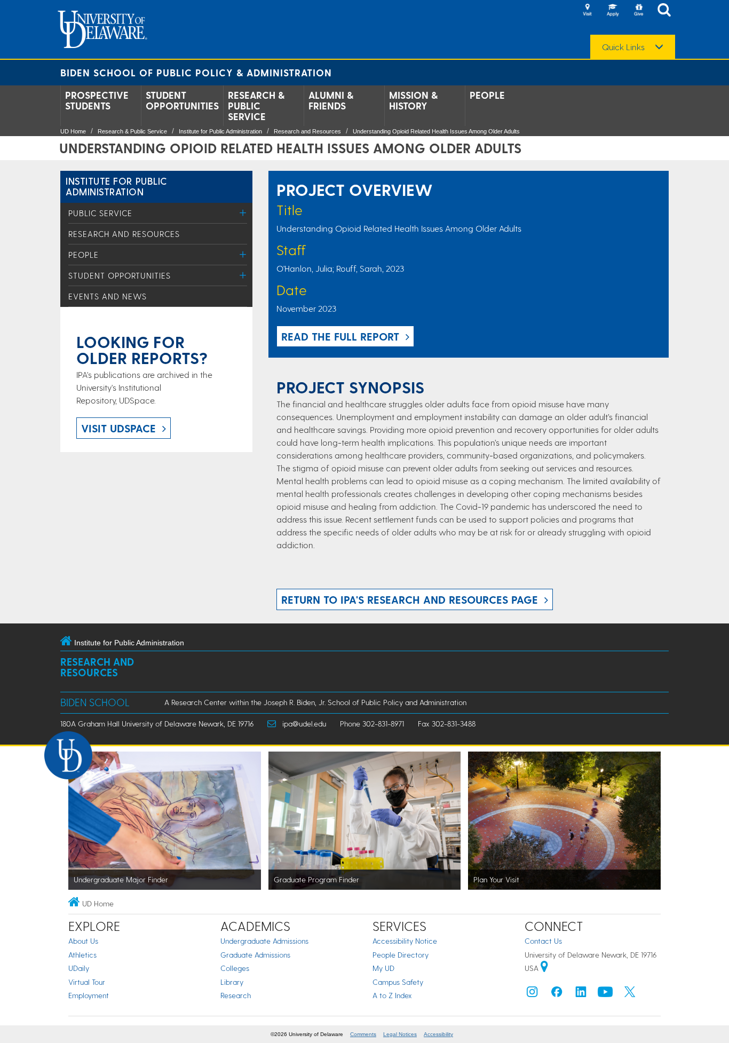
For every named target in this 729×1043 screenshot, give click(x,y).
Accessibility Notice (405, 940)
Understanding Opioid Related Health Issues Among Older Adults (436, 131)
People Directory (401, 954)
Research (235, 995)
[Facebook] (556, 994)
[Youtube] (605, 994)
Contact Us (543, 940)
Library (231, 981)
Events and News (107, 296)
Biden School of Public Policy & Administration (196, 72)
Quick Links (623, 47)
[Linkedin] (581, 994)
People (487, 95)
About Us (83, 940)
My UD (383, 968)
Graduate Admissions (255, 954)
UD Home (73, 131)
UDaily (78, 968)
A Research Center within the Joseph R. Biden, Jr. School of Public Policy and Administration (315, 702)
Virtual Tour (86, 981)
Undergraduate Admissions (264, 940)
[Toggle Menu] (243, 212)
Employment (88, 995)
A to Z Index (392, 995)
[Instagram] (532, 994)
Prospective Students (97, 100)
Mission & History (413, 100)
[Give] (638, 10)
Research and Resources (307, 131)
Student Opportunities (182, 100)
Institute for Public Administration (220, 131)
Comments (363, 1034)
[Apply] (613, 10)
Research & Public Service (256, 106)
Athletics (82, 954)
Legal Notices (400, 1034)
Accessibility (438, 1034)
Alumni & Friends (330, 100)
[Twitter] (629, 994)
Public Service (100, 213)
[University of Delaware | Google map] (544, 968)
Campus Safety (398, 981)
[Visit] (587, 10)
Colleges (234, 968)
